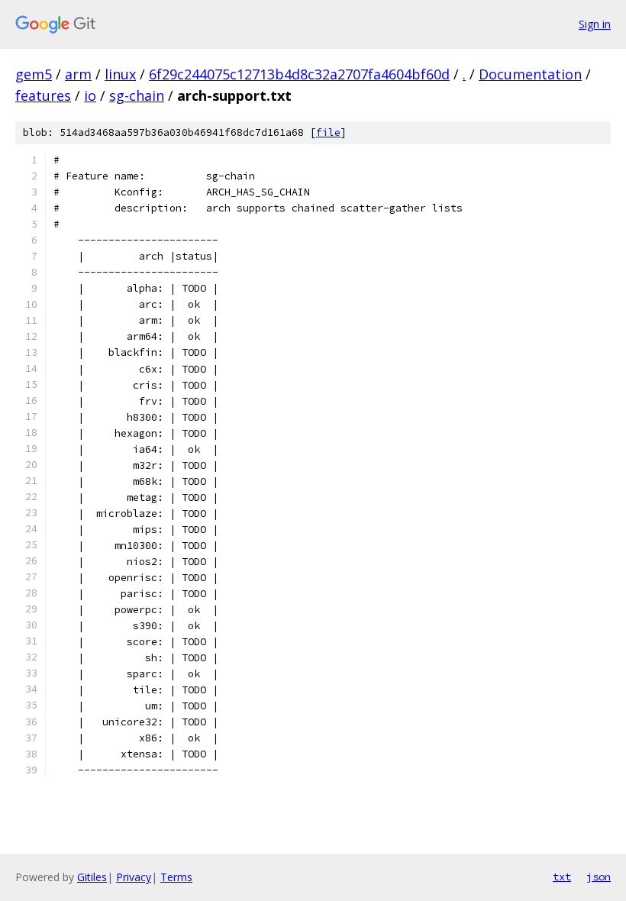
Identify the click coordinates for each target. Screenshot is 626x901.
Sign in (595, 24)
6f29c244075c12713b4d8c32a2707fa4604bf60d (299, 74)
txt (562, 876)
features (43, 95)
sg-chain (136, 95)
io (90, 95)
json (598, 876)
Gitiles (92, 877)
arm (78, 74)
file (328, 132)
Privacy (133, 877)
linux (120, 74)
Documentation (530, 74)
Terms (176, 877)
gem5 (33, 74)
